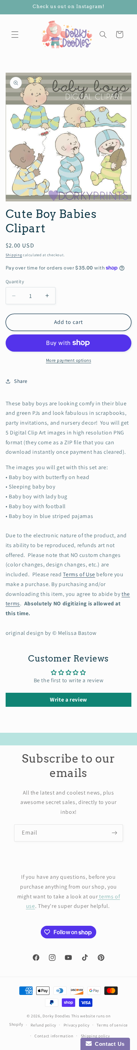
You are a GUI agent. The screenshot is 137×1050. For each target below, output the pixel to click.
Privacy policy (77, 1025)
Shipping (14, 254)
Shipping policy (95, 1035)
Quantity (15, 281)
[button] (15, 34)
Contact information (53, 1035)
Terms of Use (79, 574)
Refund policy (44, 1025)
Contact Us (108, 1044)
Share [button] (20, 381)
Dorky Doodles (56, 1015)
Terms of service (112, 1025)
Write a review (68, 699)
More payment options (68, 360)
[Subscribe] (114, 833)
